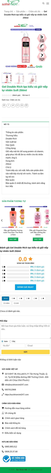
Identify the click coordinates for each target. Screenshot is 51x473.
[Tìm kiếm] (43, 3)
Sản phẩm (20, 11)
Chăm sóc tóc (34, 11)
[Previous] (6, 47)
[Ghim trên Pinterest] (22, 105)
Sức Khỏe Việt (21, 470)
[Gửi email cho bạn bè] (17, 105)
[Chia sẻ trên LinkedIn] (26, 105)
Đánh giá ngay (25, 287)
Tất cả (5, 298)
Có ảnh (16, 303)
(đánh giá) (16, 95)
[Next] (45, 47)
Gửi (25, 352)
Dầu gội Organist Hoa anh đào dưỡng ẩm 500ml (37, 232)
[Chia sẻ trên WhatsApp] (4, 105)
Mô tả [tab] (6, 124)
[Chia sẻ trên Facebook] (9, 105)
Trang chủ (8, 11)
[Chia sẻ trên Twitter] (13, 105)
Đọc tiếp (13, 239)
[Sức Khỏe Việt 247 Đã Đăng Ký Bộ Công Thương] (14, 458)
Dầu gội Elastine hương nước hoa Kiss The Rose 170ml (13, 232)
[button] (47, 3)
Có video (6, 303)
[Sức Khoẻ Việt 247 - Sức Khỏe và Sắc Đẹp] (14, 3)
